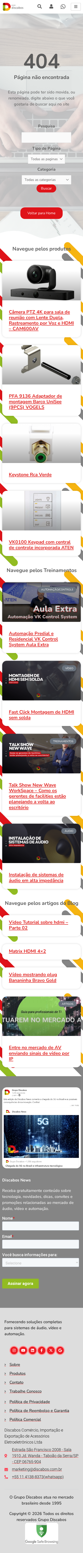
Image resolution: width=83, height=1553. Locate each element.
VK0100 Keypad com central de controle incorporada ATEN (41, 545)
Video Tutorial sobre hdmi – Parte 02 (38, 925)
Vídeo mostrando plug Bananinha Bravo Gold (33, 977)
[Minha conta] (39, 6)
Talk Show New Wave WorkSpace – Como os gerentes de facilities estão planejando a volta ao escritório (37, 796)
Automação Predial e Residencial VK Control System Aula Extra (33, 639)
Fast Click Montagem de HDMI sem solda (41, 715)
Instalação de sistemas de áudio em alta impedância (36, 877)
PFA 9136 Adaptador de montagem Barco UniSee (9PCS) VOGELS (35, 401)
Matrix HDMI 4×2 (27, 951)
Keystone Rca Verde (30, 474)
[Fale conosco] (63, 6)
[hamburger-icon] (76, 7)
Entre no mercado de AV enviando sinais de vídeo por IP (39, 1053)
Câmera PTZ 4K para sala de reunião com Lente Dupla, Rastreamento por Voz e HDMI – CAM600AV (41, 320)
